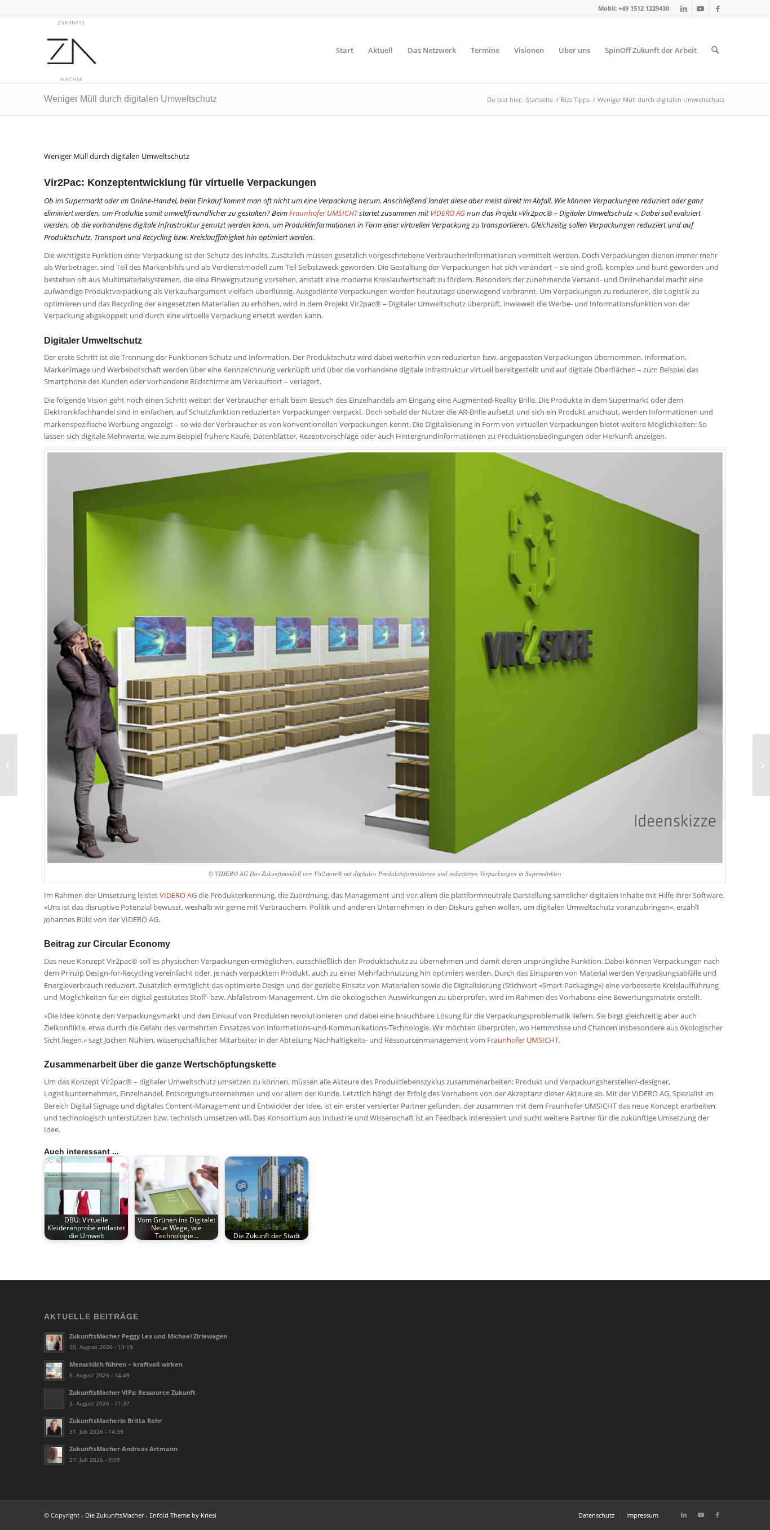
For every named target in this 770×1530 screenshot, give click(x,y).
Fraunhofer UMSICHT (323, 213)
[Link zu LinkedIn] (683, 8)
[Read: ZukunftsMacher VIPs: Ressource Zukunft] (54, 1399)
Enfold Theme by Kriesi (182, 1515)
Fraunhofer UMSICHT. (522, 1040)
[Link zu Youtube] (700, 8)
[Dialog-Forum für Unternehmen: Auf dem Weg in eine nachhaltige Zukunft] (761, 765)
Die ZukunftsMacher (114, 1515)
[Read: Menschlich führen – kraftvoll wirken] (54, 1370)
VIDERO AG (447, 213)
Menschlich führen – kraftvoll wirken (126, 1364)
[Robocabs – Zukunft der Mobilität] (8, 765)
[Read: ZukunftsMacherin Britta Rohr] (54, 1427)
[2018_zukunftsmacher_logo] (71, 50)
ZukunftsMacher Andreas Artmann (123, 1448)
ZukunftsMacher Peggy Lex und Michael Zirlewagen (148, 1336)
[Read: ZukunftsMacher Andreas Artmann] (54, 1455)
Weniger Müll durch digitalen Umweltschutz (130, 99)
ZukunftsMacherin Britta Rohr (115, 1420)
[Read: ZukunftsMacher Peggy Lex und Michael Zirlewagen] (54, 1342)
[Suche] (715, 50)
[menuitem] (345, 50)
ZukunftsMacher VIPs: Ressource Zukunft (132, 1392)
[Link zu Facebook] (717, 8)
